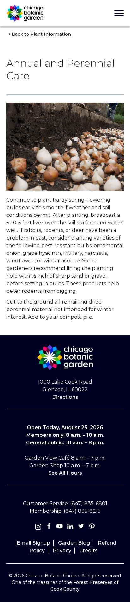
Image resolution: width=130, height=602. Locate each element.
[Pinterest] (92, 527)
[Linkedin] (70, 527)
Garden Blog (74, 543)
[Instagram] (38, 527)
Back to (40, 34)
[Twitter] (82, 527)
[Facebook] (49, 527)
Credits (88, 551)
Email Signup (33, 543)
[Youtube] (59, 527)
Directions (65, 397)
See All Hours (65, 473)
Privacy (62, 551)
